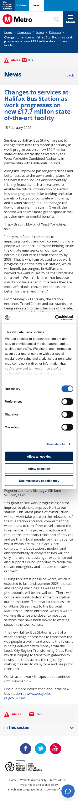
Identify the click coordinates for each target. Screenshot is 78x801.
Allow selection (39, 468)
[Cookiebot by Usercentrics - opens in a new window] (55, 317)
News (40, 32)
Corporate (24, 32)
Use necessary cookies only (39, 480)
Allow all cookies (39, 456)
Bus (28, 60)
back (70, 75)
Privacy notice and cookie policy (38, 785)
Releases (55, 32)
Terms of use (58, 780)
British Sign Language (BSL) (25, 789)
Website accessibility (33, 780)
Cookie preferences (57, 789)
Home (8, 32)
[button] (68, 791)
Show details (55, 444)
